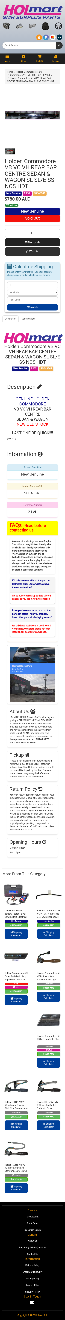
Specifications (28, 318)
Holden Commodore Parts (29, 72)
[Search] (59, 45)
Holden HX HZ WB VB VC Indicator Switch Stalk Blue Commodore (16, 1105)
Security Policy (32, 1292)
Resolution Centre (32, 1230)
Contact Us (32, 1254)
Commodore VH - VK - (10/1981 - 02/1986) (31, 75)
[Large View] (10, 151)
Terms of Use (32, 1285)
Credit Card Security (32, 1272)
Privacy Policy (32, 1278)
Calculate (33, 307)
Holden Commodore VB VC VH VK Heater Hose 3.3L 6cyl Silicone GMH (48, 913)
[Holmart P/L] (32, 11)
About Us (32, 1241)
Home (10, 72)
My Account (32, 1216)
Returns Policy (32, 1265)
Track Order (32, 1223)
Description (10, 318)
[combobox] (29, 45)
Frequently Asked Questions (33, 1247)
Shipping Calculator (16, 934)
